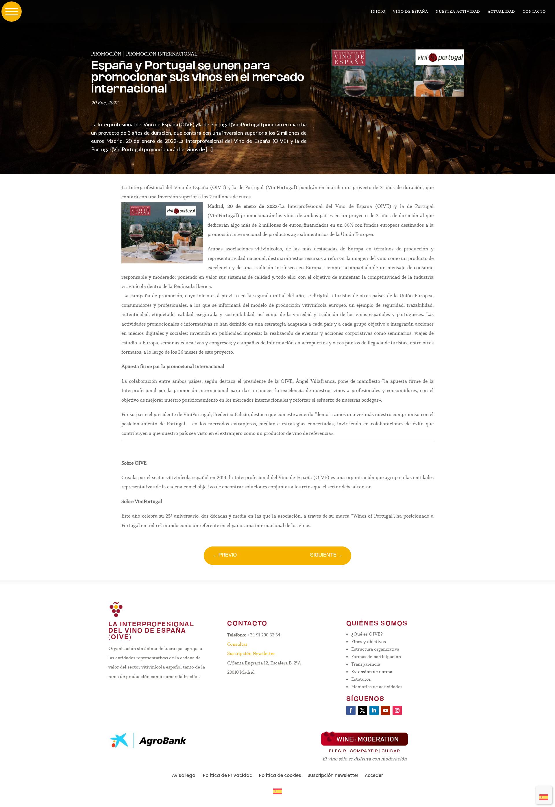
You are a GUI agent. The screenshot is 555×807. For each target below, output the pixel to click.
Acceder (374, 775)
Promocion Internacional (161, 54)
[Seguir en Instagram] (397, 710)
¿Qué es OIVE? (367, 634)
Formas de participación (376, 656)
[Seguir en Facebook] (351, 710)
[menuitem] (544, 795)
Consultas (237, 644)
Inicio (378, 12)
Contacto (534, 12)
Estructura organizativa (375, 649)
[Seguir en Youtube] (385, 710)
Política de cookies (280, 775)
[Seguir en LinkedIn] (374, 710)
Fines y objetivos (368, 641)
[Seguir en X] (362, 710)
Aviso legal (184, 775)
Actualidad (501, 12)
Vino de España (410, 12)
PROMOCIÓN (106, 54)
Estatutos (361, 679)
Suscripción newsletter (333, 775)
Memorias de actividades (376, 687)
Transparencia (365, 664)
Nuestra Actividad (458, 12)
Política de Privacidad (228, 775)
